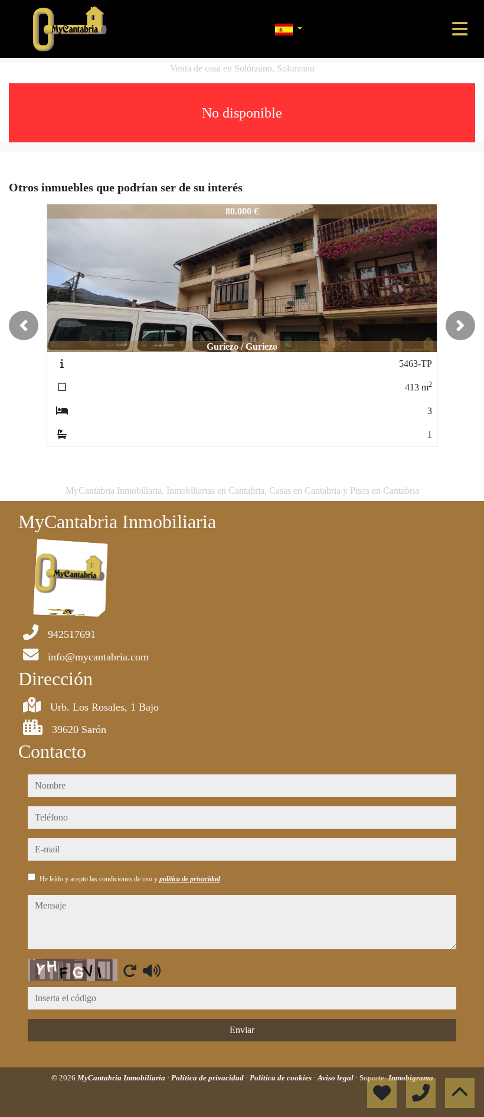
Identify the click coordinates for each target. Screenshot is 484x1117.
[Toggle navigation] (460, 29)
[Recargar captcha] (130, 970)
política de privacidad (189, 879)
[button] (23, 325)
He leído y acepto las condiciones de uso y (130, 879)
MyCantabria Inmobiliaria (122, 1077)
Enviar (242, 1030)
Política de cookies (281, 1077)
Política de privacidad (208, 1077)
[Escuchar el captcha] (151, 970)
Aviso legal (336, 1077)
